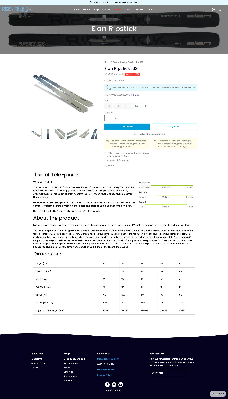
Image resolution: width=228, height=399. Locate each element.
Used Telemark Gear (75, 359)
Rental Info (36, 359)
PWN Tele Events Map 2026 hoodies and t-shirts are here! (115, 2)
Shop (67, 353)
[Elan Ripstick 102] (36, 134)
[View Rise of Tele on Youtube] (120, 384)
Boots (67, 367)
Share (111, 165)
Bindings (68, 371)
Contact (35, 367)
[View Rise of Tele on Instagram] (114, 384)
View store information (117, 160)
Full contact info (105, 369)
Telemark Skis (119, 62)
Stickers (68, 380)
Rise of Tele (117, 390)
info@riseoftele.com (108, 359)
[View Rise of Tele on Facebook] (107, 384)
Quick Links (37, 353)
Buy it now (174, 126)
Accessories (70, 376)
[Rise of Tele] (17, 9)
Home (107, 62)
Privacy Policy (104, 375)
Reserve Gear (38, 363)
